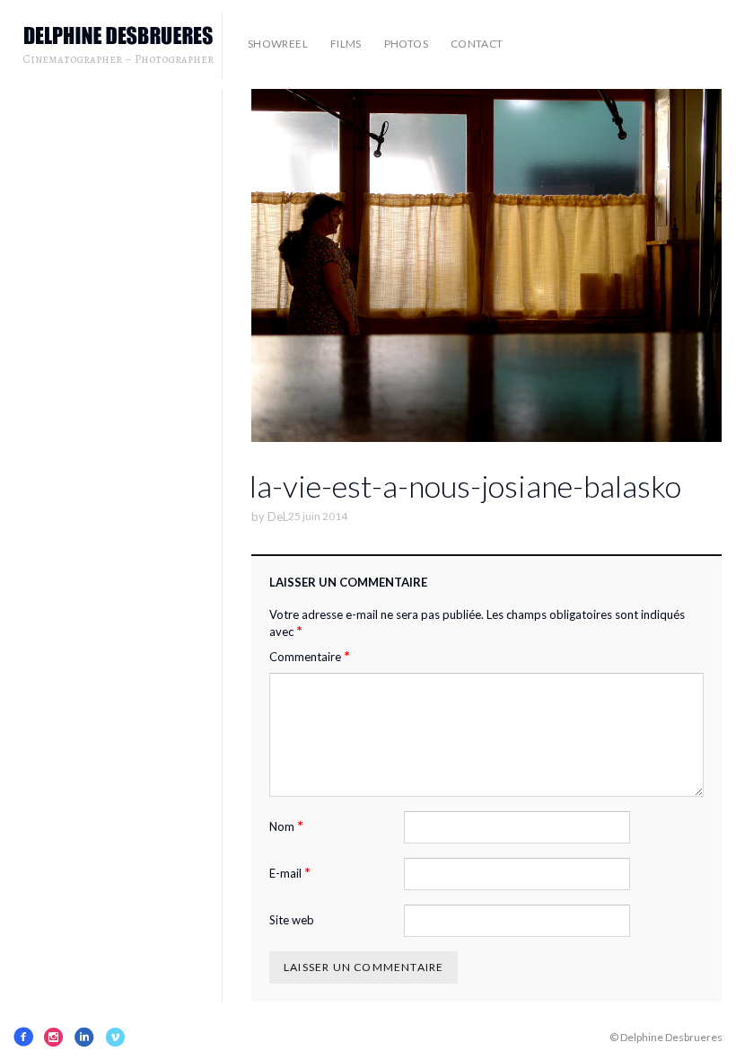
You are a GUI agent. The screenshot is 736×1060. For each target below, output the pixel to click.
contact (477, 43)
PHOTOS (406, 43)
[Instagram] (54, 1037)
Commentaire (309, 656)
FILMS (346, 43)
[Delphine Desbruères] (118, 36)
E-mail (290, 872)
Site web (291, 920)
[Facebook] (23, 1037)
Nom (286, 826)
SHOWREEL (278, 43)
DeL (277, 516)
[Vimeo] (115, 1037)
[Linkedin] (84, 1037)
